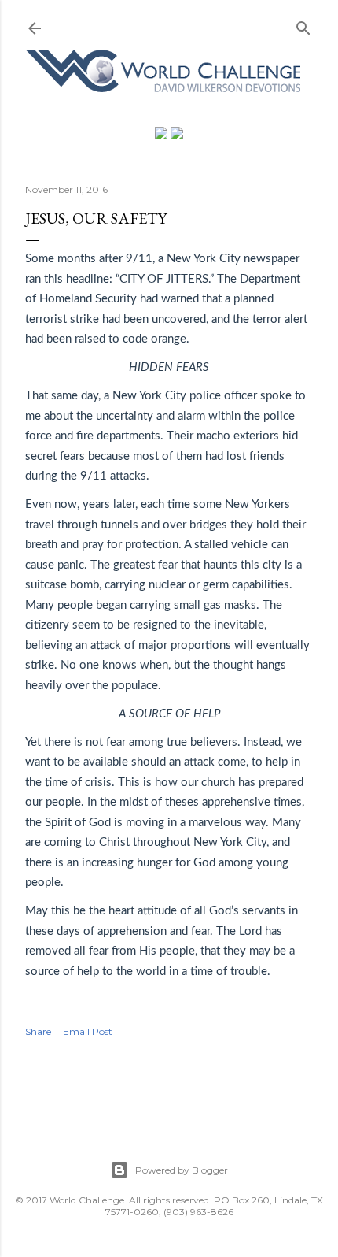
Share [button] (38, 1031)
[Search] (303, 24)
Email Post (87, 1031)
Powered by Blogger (181, 1170)
